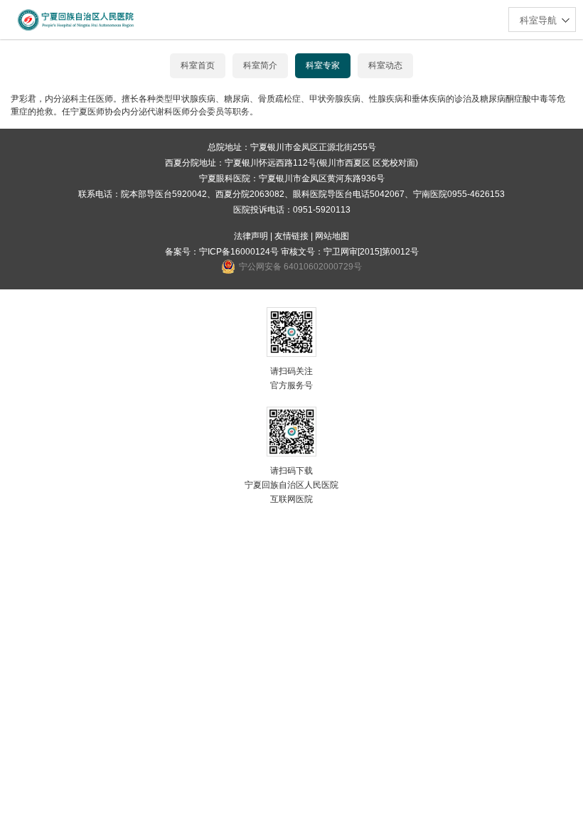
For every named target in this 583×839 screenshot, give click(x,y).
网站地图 (332, 236)
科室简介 (260, 65)
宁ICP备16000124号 (239, 252)
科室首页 (198, 65)
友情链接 (291, 236)
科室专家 (323, 65)
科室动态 (385, 65)
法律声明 (251, 236)
